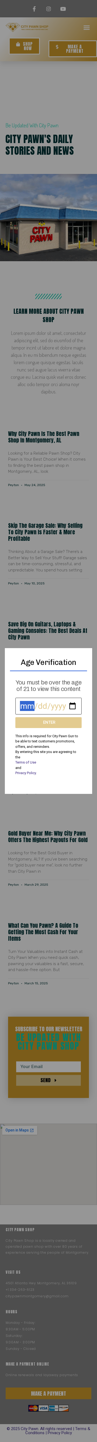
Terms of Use (25, 762)
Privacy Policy (25, 773)
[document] (48, 721)
